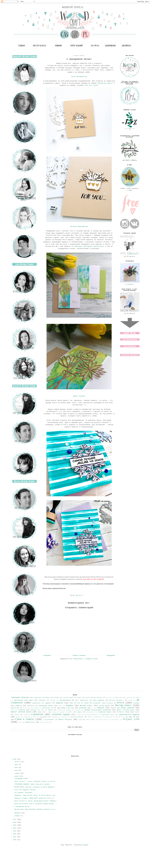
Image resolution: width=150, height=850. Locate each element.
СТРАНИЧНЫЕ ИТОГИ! (21, 778)
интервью (109, 703)
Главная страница (78, 655)
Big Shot (118, 717)
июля (17, 764)
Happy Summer (90, 719)
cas (126, 717)
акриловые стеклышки (41, 697)
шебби (89, 717)
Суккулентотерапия (91, 714)
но (92, 708)
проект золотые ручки (21, 712)
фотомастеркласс (77, 717)
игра (71, 703)
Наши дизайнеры (80, 708)
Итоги (120, 702)
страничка (37, 714)
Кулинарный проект (46, 705)
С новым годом (51, 712)
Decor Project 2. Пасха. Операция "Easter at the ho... (36, 781)
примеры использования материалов (97, 710)
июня (17, 767)
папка (42, 710)
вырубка (52, 700)
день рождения (98, 700)
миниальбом (46, 708)
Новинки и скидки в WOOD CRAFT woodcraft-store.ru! (34, 798)
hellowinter (115, 719)
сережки (61, 712)
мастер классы (104, 705)
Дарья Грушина (79, 396)
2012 (15, 834)
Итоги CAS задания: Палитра (25, 790)
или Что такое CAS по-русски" (89, 703)
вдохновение (18, 700)
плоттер (59, 710)
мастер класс (86, 706)
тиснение (27, 717)
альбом (56, 697)
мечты (25, 708)
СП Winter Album (123, 712)
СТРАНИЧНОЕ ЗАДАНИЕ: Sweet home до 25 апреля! (32, 784)
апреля (17, 773)
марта (17, 776)
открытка (21, 710)
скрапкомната (90, 712)
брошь (137, 697)
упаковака (55, 717)
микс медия (34, 708)
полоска (77, 710)
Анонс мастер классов (94, 697)
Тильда (18, 717)
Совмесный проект (105, 712)
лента (60, 705)
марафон (69, 706)
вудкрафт (42, 700)
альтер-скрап (68, 697)
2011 (15, 837)
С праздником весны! (22, 806)
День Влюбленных (81, 700)
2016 (15, 822)
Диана (130, 700)
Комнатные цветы (105, 83)
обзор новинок (127, 708)
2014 (15, 828)
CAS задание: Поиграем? (23, 792)
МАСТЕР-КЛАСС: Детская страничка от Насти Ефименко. (34, 787)
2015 (15, 825)
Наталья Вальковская (79, 226)
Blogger (85, 845)
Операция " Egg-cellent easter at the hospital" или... (36, 795)
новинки (100, 708)
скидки (79, 712)
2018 (15, 759)
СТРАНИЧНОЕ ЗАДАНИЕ (60, 715)
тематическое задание (129, 715)
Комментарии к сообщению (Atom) (85, 659)
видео (31, 700)
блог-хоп (118, 697)
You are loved (91, 85)
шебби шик (98, 717)
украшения (43, 717)
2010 (15, 839)
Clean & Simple (24, 719)
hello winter (103, 719)
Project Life (131, 719)
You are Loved (44, 722)
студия (79, 714)
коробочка (30, 705)
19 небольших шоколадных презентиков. (87, 246)
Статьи (136, 712)
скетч (70, 712)
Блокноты (129, 697)
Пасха (50, 710)
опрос (12, 710)
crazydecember (48, 719)
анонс (79, 697)
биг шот (109, 697)
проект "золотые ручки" (125, 710)
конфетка (18, 705)
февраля (18, 813)
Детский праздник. (116, 700)
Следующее (47, 655)
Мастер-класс (123, 705)
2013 (15, 831)
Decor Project (65, 719)
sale (20, 722)
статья (16, 714)
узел (34, 717)
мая (16, 770)
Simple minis (30, 722)
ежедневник (36, 703)
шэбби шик (108, 717)
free (80, 719)
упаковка (65, 717)
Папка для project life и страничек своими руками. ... (36, 803)
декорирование (65, 700)
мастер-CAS (15, 708)
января (17, 816)
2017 (15, 819)
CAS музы (136, 717)
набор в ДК (65, 708)
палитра (33, 710)
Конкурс (136, 703)
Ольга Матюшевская (79, 77)
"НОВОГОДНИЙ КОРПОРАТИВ (20, 697)
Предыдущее (111, 655)
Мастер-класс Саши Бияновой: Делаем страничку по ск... (36, 809)
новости (113, 708)
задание (48, 703)
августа (18, 761)
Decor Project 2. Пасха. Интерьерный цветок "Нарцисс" (35, 801)
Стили (25, 714)
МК (55, 708)
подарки (68, 710)
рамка (40, 712)
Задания (59, 703)
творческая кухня (107, 714)
